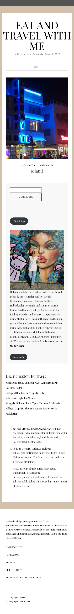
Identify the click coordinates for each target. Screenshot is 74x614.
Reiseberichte (14, 569)
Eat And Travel (31, 165)
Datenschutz (14, 547)
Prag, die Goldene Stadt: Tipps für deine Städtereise (33, 403)
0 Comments (46, 165)
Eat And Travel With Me (37, 35)
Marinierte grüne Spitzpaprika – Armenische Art (32, 382)
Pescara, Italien (14, 387)
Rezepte (10, 562)
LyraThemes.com (22, 601)
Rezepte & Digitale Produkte (23, 577)
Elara (8, 597)
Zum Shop (19, 221)
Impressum (12, 554)
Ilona (15, 448)
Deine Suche (26, 196)
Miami (37, 171)
